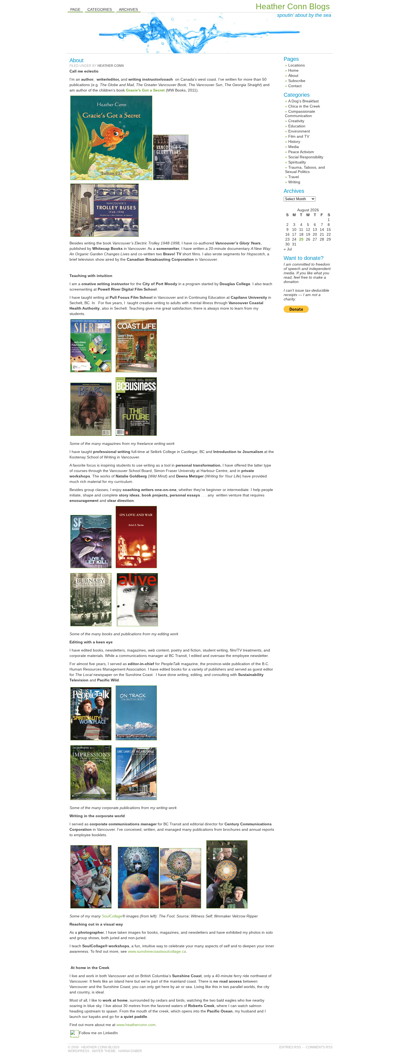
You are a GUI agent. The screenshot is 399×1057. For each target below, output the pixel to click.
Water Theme (104, 1051)
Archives (128, 9)
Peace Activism (301, 152)
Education (296, 126)
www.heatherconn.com (136, 1025)
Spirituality (297, 162)
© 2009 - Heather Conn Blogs (93, 1047)
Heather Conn (110, 66)
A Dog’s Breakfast (303, 101)
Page (75, 9)
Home (293, 70)
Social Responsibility (305, 157)
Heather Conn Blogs (293, 6)
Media (293, 146)
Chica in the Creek (304, 106)
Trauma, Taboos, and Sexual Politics (305, 169)
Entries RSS (290, 1047)
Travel (293, 177)
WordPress (78, 1051)
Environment (299, 131)
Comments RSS (319, 1047)
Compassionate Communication (300, 113)
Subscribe (296, 80)
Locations (296, 65)
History (294, 141)
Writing (294, 182)
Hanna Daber (130, 1051)
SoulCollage (112, 916)
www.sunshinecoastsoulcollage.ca (157, 951)
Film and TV (298, 136)
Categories (99, 9)
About (293, 75)
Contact (295, 86)
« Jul (288, 249)
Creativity (296, 121)
